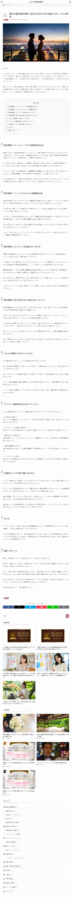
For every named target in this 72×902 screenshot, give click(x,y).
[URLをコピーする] (63, 607)
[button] (8, 607)
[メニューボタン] (2, 2)
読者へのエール (13, 130)
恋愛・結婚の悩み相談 (13, 866)
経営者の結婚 (10, 883)
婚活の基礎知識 (11, 807)
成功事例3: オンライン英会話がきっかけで (22, 112)
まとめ (11, 127)
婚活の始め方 (11, 811)
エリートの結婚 (11, 887)
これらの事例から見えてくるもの (19, 118)
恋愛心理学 (10, 862)
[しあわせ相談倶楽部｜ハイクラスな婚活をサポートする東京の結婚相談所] (35, 2)
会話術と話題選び (12, 842)
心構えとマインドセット (14, 815)
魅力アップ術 (10, 846)
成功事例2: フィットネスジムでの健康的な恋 (23, 109)
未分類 (8, 870)
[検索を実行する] (67, 616)
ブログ (6, 19)
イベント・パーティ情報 (14, 834)
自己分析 (9, 818)
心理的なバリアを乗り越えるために (20, 124)
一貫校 (8, 875)
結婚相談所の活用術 (12, 830)
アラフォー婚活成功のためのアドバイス (21, 121)
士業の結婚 (10, 879)
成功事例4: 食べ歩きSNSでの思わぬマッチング (23, 115)
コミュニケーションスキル (14, 858)
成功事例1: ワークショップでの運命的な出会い (23, 106)
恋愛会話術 (10, 854)
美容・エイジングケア (13, 850)
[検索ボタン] (70, 2)
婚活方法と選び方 (12, 826)
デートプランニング (12, 838)
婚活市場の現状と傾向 (13, 822)
